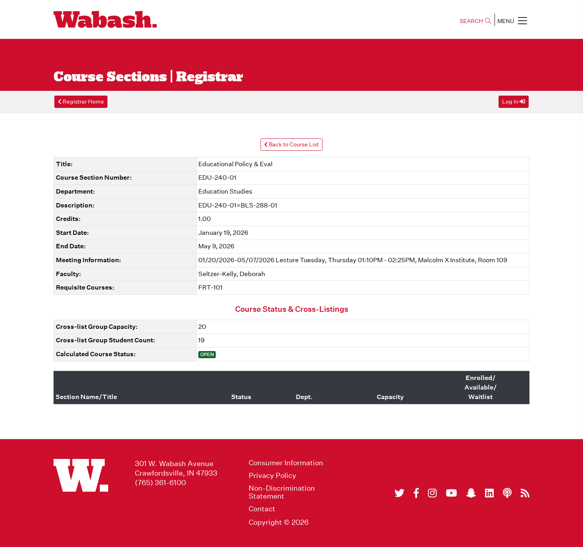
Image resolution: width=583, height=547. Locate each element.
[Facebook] (416, 493)
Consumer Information (286, 463)
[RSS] (525, 493)
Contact (262, 509)
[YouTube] (451, 493)
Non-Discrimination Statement (282, 492)
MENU (505, 21)
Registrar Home (82, 101)
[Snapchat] (471, 493)
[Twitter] (400, 493)
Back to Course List (293, 144)
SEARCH (471, 21)
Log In (511, 101)
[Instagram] (432, 493)
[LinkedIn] (489, 493)
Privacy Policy (272, 476)
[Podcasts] (507, 493)
